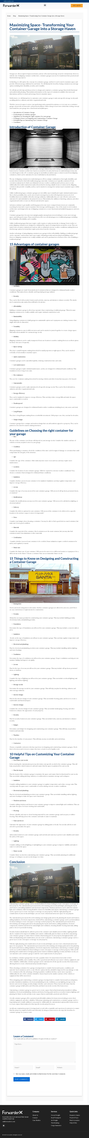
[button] (45, 5)
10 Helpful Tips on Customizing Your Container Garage (30, 120)
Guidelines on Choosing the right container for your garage (32, 116)
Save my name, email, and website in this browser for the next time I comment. (41, 1074)
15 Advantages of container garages (24, 114)
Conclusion (16, 122)
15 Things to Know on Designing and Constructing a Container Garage (35, 118)
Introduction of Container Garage (24, 112)
